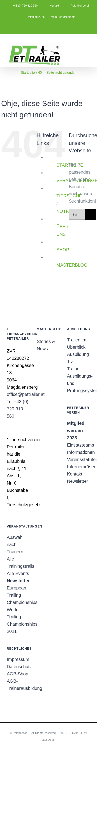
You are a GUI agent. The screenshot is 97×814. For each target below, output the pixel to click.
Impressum (18, 659)
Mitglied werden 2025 (75, 430)
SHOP (62, 249)
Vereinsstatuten (78, 459)
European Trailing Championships (18, 595)
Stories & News (46, 345)
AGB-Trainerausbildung (18, 685)
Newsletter (77, 481)
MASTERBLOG (72, 265)
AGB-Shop (17, 673)
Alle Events (18, 573)
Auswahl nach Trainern (15, 544)
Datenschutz (18, 666)
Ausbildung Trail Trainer (78, 361)
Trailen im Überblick (76, 343)
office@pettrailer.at (26, 394)
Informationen (78, 452)
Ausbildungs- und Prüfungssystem (78, 383)
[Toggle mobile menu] (88, 45)
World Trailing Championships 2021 (18, 620)
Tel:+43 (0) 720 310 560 (17, 409)
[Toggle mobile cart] (80, 45)
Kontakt (74, 473)
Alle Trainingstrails (18, 562)
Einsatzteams (78, 444)
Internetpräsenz (78, 466)
